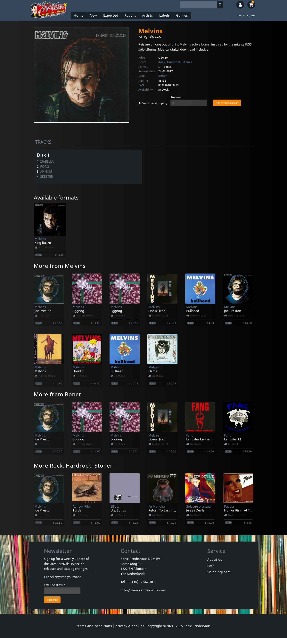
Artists (147, 15)
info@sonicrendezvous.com (143, 590)
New (93, 15)
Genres (182, 15)
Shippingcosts (219, 572)
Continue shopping (154, 103)
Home (79, 15)
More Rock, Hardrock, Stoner (73, 465)
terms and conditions (94, 626)
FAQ (241, 15)
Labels (164, 15)
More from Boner (57, 394)
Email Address (54, 585)
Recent (130, 15)
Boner (162, 76)
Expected (110, 15)
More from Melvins (60, 265)
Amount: (176, 97)
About (251, 15)
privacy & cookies (129, 626)
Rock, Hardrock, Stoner (175, 62)
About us (214, 559)
